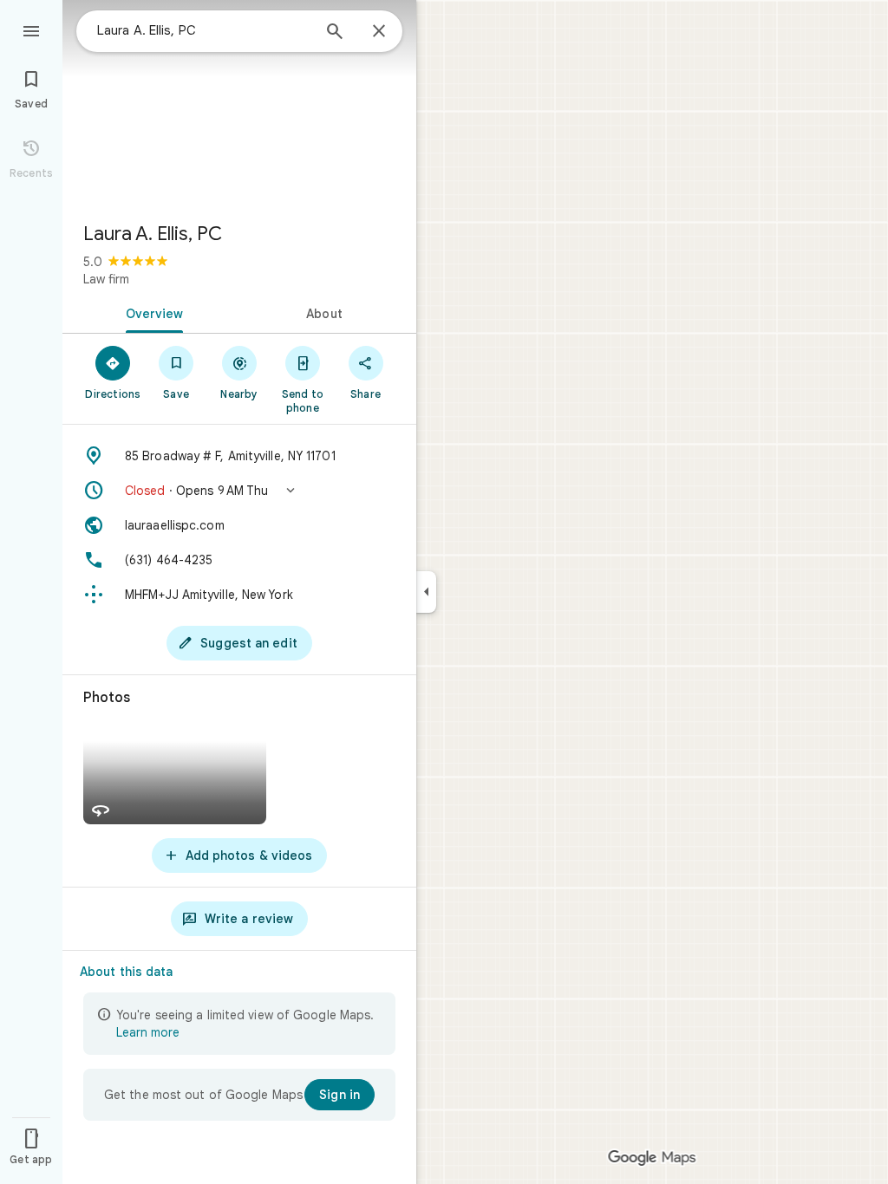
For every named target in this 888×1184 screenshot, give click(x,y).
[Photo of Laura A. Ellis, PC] (239, 104)
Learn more (148, 1032)
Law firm (106, 279)
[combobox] (203, 30)
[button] (239, 490)
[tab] (151, 312)
